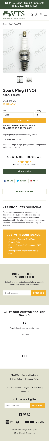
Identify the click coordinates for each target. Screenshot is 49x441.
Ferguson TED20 (14, 139)
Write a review (24, 171)
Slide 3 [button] (26, 356)
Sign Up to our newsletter (24, 275)
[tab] (22, 356)
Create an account (13, 387)
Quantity (38, 110)
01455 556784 (15, 2)
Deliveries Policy (32, 379)
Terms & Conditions (30, 375)
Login (26, 387)
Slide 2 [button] (24, 356)
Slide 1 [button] (22, 356)
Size (4, 110)
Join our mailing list (24, 399)
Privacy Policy (16, 379)
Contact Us (17, 125)
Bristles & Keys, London (27, 433)
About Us (15, 375)
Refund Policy (37, 387)
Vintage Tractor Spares (29, 430)
